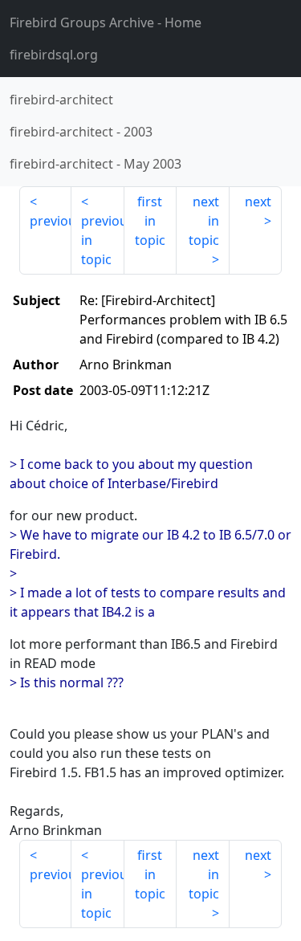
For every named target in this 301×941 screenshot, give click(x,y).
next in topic (204, 221)
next (258, 201)
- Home (105, 22)
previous (50, 221)
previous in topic (102, 240)
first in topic (150, 221)
